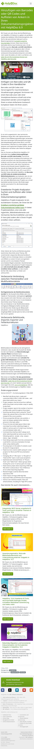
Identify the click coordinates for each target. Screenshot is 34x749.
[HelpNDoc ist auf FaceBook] (2, 690)
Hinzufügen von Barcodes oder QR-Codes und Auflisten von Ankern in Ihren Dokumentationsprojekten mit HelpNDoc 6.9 (17, 18)
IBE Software (6, 709)
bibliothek (22, 672)
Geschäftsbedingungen (26, 734)
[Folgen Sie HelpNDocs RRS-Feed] (31, 690)
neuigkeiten (13, 670)
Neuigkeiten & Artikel (8, 720)
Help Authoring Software (9, 697)
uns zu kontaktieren (21, 385)
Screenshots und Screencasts (23, 715)
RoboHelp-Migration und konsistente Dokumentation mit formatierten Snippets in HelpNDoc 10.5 (16, 645)
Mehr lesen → (7, 529)
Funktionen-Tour (7, 715)
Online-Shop (6, 718)
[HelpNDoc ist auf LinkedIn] (17, 690)
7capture (5, 700)
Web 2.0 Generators (8, 704)
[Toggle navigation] (30, 3)
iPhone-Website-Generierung (23, 719)
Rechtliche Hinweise (27, 735)
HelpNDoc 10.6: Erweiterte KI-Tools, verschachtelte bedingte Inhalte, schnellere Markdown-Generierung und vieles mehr (15, 601)
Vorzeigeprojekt (24, 726)
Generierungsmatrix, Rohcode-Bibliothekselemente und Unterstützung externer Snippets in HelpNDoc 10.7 (15, 556)
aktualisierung (14, 672)
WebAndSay (6, 707)
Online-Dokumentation (9, 721)
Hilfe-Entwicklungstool (5, 738)
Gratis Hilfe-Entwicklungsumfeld (6, 733)
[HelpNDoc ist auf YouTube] (24, 690)
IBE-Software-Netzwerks (16, 694)
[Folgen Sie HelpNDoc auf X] (9, 690)
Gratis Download (7, 716)
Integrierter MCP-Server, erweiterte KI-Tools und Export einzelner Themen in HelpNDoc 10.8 (16, 510)
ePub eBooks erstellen (26, 721)
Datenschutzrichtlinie (26, 732)
